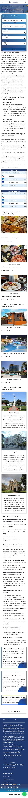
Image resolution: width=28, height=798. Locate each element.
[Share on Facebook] (14, 712)
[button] (24, 794)
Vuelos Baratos (9, 9)
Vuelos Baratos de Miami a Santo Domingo (13, 666)
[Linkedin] (14, 788)
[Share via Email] (19, 712)
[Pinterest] (11, 788)
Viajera (5, 43)
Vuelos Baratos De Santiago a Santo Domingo (14, 664)
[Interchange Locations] (15, 22)
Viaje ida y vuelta (9, 16)
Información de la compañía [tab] (10, 720)
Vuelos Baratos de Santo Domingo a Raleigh (13, 684)
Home (3, 9)
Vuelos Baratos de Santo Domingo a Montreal (14, 680)
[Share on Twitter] (15, 712)
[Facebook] (2, 788)
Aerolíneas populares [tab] (8, 779)
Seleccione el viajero (5, 41)
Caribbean (15, 182)
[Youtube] (17, 788)
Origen (3, 17)
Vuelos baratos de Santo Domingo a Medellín (14, 682)
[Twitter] (5, 788)
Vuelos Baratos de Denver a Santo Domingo (13, 662)
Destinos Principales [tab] (8, 773)
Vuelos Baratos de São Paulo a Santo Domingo (14, 652)
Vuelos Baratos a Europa (18, 9)
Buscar (14, 50)
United (10, 182)
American (11, 176)
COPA (10, 179)
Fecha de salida (5, 29)
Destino (3, 23)
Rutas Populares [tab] (7, 776)
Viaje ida (18, 16)
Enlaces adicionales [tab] (8, 782)
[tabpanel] (14, 747)
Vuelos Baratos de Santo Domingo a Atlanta (13, 690)
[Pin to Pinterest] (17, 712)
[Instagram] (8, 788)
